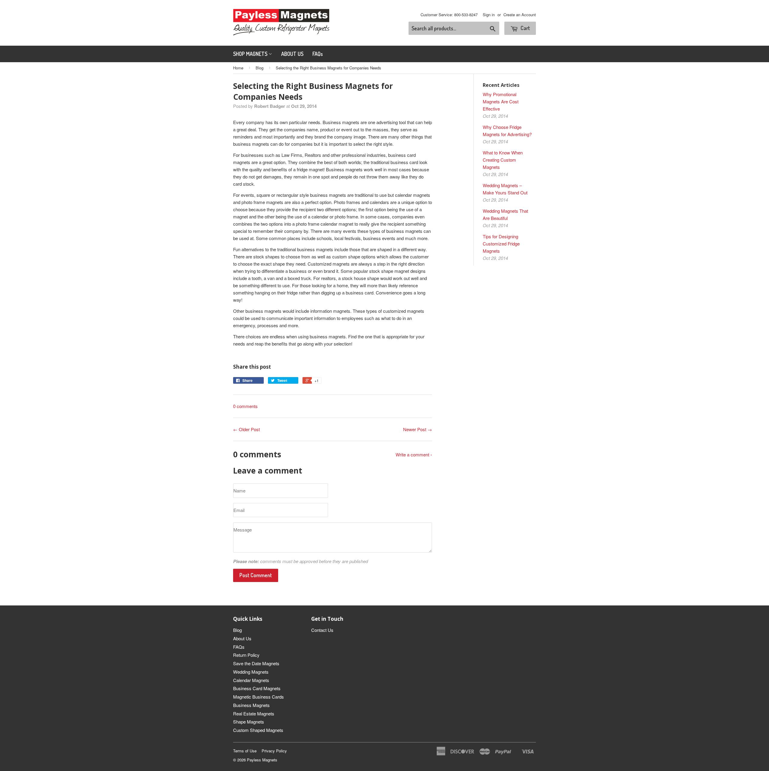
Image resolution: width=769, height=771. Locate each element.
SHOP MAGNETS (251, 53)
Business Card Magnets (257, 688)
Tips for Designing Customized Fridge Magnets (501, 243)
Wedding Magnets (251, 672)
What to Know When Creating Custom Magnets (503, 159)
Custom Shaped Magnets (258, 730)
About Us (242, 638)
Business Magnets (251, 705)
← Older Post (246, 429)
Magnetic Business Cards (258, 696)
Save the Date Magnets (256, 663)
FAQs (317, 53)
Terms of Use (245, 751)
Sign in (489, 14)
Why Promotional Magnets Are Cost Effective (500, 101)
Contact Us (322, 630)
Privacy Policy (274, 751)
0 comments (245, 406)
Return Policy (246, 655)
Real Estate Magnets (253, 713)
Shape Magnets (248, 721)
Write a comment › (414, 454)
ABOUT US (292, 53)
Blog (259, 68)
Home (238, 68)
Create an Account (519, 14)
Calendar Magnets (251, 680)
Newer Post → (417, 429)
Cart (524, 28)
